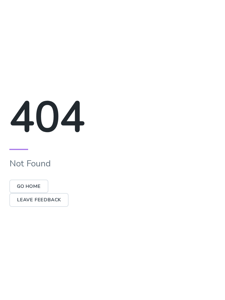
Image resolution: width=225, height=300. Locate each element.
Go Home (29, 186)
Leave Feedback (39, 200)
